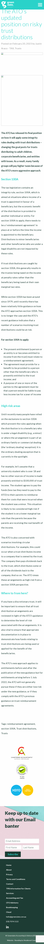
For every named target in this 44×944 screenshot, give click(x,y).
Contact (9, 884)
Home (8, 865)
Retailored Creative (31, 940)
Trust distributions (26, 728)
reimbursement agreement (21, 723)
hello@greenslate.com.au (16, 917)
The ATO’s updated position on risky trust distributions (21, 24)
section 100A (8, 728)
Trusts (18, 48)
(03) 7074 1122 (12, 921)
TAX (11, 48)
